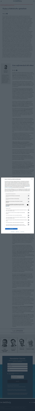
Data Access (17, 231)
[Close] (32, 179)
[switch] (28, 195)
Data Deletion (13, 231)
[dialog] (17, 205)
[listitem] (17, 193)
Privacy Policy (22, 231)
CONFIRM (11, 228)
